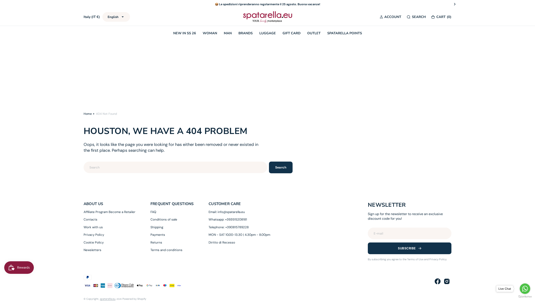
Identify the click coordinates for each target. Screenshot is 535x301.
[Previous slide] (80, 4)
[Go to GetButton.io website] (525, 296)
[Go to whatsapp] (525, 288)
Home (88, 114)
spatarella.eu (107, 299)
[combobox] (175, 167)
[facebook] (437, 281)
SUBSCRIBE (407, 248)
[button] (390, 17)
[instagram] (446, 281)
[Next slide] (454, 4)
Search (281, 167)
